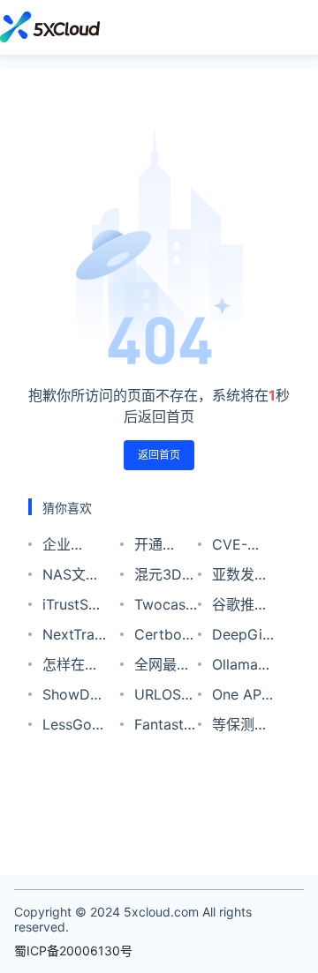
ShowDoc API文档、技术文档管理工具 (74, 697)
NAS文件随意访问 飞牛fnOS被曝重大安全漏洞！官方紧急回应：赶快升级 (72, 577)
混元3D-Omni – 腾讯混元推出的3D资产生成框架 (165, 577)
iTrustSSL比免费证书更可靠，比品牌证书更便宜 (73, 607)
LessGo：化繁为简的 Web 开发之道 (74, 727)
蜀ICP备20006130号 (73, 950)
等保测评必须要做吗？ (240, 727)
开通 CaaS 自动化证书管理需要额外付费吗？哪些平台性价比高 (162, 547)
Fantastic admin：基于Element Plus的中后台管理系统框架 (164, 727)
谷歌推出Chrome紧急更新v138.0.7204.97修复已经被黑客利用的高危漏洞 (244, 607)
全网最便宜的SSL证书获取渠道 (162, 667)
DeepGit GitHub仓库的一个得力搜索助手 (243, 637)
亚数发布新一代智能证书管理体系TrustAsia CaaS (243, 577)
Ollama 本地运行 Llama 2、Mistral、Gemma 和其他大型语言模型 (241, 667)
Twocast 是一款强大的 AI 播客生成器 (162, 607)
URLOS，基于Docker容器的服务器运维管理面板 (165, 697)
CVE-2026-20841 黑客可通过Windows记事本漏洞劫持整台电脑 (242, 547)
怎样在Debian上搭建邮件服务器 (72, 667)
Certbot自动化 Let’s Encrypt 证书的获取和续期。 (162, 637)
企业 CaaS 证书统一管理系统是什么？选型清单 (70, 547)
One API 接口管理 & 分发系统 (240, 697)
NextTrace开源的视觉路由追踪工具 (74, 637)
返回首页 (159, 454)
